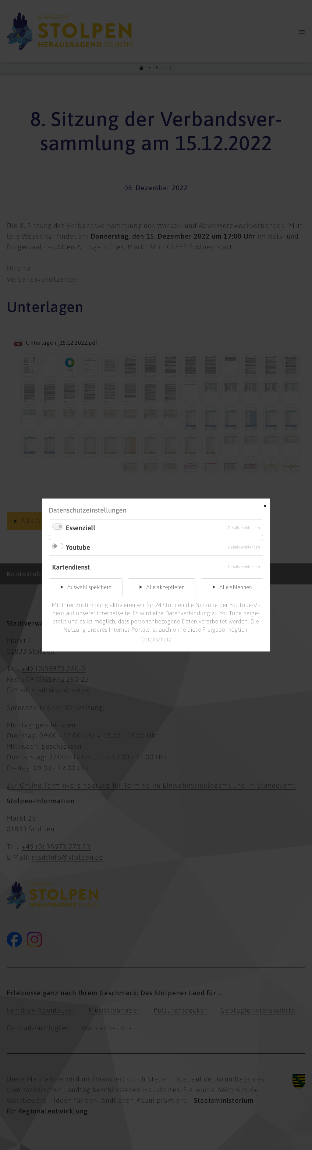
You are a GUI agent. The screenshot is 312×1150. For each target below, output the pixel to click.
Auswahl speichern (89, 587)
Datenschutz (156, 639)
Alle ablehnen (235, 587)
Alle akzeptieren (165, 587)
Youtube (78, 547)
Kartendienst (71, 567)
